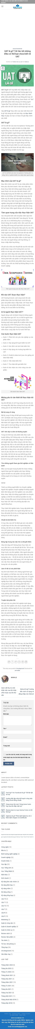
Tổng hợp (4, 947)
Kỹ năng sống (5, 892)
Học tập (4, 864)
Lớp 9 (3, 916)
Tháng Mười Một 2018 (8, 999)
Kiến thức (4, 875)
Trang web (6, 746)
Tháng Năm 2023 (7, 965)
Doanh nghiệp (5, 857)
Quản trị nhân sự (6, 930)
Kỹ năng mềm (5, 888)
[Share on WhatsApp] (8, 661)
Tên (5, 728)
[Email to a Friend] (19, 661)
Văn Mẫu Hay (5, 954)
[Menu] (2, 6)
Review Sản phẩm (7, 937)
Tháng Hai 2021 (6, 993)
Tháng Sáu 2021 (6, 979)
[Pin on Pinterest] (22, 661)
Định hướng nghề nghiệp (9, 854)
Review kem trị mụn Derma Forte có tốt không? (19, 811)
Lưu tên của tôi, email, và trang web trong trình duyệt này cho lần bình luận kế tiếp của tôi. (17, 757)
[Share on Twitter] (15, 661)
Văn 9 (28, 836)
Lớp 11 (3, 902)
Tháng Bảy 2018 (6, 1003)
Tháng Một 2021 (6, 996)
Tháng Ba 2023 (6, 968)
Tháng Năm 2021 (7, 982)
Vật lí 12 (31, 836)
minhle (27, 61)
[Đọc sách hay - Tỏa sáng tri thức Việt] (17, 6)
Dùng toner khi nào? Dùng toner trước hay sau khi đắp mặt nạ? (18, 805)
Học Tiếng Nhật (6, 871)
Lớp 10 (3, 899)
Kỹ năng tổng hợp (7, 895)
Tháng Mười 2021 (7, 975)
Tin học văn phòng (7, 944)
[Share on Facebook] (12, 661)
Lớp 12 (3, 906)
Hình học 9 (18, 836)
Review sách (5, 933)
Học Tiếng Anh (6, 868)
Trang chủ (7, 1013)
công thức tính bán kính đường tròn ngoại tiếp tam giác (11, 834)
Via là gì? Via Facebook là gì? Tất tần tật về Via (19, 793)
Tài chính (4, 940)
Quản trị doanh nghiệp (8, 926)
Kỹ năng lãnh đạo (7, 885)
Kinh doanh (5, 878)
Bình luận (6, 714)
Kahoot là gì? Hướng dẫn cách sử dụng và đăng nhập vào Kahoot (26, 691)
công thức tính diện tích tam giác (9, 836)
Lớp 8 (3, 913)
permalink (17, 670)
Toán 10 (25, 836)
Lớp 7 (3, 909)
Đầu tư (3, 850)
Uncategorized (17, 48)
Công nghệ (4, 847)
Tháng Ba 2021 (6, 989)
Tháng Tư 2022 (6, 972)
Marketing (4, 920)
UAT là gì (7, 111)
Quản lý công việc (7, 923)
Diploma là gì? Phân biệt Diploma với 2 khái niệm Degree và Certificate (19, 817)
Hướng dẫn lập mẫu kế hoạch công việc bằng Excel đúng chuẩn (19, 799)
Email (5, 737)
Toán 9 (22, 836)
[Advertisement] (17, 27)
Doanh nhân (5, 861)
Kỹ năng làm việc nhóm (9, 882)
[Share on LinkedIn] (26, 661)
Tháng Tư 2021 (6, 986)
